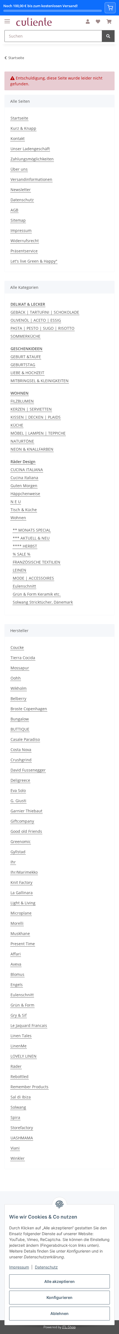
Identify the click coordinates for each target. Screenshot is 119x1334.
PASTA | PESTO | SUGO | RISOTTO (42, 328)
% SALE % (21, 554)
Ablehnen (59, 1313)
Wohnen (18, 517)
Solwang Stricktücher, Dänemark (43, 602)
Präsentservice (24, 250)
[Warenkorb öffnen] (110, 7)
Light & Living (23, 902)
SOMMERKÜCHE (25, 336)
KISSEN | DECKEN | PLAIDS (36, 417)
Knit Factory (21, 882)
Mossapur (20, 667)
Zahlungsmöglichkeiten (32, 159)
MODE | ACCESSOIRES (33, 578)
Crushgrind (21, 759)
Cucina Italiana (24, 477)
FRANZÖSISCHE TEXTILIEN (36, 562)
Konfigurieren (59, 1297)
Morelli (17, 923)
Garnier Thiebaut (26, 810)
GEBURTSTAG (23, 364)
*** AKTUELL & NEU (31, 538)
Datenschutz (46, 1267)
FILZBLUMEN (22, 401)
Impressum (19, 1267)
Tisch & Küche (24, 509)
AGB (14, 210)
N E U (16, 501)
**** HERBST (25, 546)
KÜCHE (17, 425)
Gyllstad (18, 851)
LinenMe (19, 1045)
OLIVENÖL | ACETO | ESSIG (36, 320)
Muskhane (20, 933)
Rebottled (20, 1076)
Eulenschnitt (24, 586)
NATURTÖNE (22, 441)
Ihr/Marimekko (24, 872)
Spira (15, 1117)
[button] (88, 21)
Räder (16, 1066)
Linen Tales (21, 1035)
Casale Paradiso (25, 739)
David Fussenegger (28, 770)
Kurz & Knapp (23, 128)
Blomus (17, 974)
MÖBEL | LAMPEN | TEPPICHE (38, 433)
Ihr (13, 862)
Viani (15, 1148)
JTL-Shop (69, 1327)
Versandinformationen (31, 179)
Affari (16, 954)
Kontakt (18, 138)
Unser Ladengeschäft (30, 148)
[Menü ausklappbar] (7, 18)
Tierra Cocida (23, 657)
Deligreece (20, 780)
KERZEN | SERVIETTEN (31, 409)
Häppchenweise (25, 493)
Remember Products (29, 1086)
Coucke (17, 647)
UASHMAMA (22, 1137)
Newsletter (21, 189)
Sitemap (18, 220)
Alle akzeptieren (59, 1281)
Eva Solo (18, 790)
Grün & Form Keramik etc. (37, 594)
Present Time (23, 943)
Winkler (18, 1158)
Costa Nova (21, 749)
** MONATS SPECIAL (32, 530)
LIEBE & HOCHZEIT (27, 372)
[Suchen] (108, 36)
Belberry (18, 698)
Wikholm (19, 688)
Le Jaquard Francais (29, 1025)
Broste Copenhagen (29, 708)
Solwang (18, 1107)
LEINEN (19, 570)
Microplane (21, 913)
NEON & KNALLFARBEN (32, 449)
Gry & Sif (19, 1015)
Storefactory (22, 1127)
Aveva (16, 964)
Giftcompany (22, 821)
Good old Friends (26, 831)
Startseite (19, 118)
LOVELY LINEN (24, 1056)
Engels (17, 984)
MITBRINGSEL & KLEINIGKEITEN (40, 380)
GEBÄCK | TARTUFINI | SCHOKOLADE (45, 312)
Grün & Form (22, 1005)
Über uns (19, 169)
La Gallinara (22, 892)
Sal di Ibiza (21, 1097)
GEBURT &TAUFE (26, 356)
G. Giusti (18, 800)
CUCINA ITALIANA (27, 469)
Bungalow (20, 719)
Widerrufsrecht (25, 240)
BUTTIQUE (20, 729)
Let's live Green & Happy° (34, 261)
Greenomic (21, 841)
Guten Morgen (24, 485)
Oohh (16, 678)
